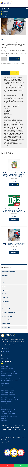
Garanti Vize (3, 370)
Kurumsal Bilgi (7, 425)
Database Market (9, 66)
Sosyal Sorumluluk (19, 425)
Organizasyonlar (6, 327)
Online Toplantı (6, 323)
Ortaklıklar (21, 429)
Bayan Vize (3, 418)
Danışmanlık (5, 275)
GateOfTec (5, 297)
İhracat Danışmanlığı (5, 366)
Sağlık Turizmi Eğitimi (5, 383)
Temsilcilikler (14, 431)
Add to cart (14, 58)
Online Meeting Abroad (8, 320)
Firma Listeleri (16, 66)
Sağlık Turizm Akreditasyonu (6, 401)
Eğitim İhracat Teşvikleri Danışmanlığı (8, 371)
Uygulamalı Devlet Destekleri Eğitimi (8, 396)
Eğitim (3, 286)
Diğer (3, 282)
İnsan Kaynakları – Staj (9, 429)
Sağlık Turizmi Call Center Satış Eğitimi (8, 394)
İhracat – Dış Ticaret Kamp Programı (8, 377)
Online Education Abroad (8, 312)
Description (5, 72)
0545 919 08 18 (6, 11)
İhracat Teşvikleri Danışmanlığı (7, 368)
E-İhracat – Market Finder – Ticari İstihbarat (9, 380)
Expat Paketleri (6, 290)
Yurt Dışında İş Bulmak (6, 415)
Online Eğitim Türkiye (7, 316)
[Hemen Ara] (7, 465)
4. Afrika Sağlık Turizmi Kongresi (8, 413)
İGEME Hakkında (5, 408)
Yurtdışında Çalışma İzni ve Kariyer (8, 409)
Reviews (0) (14, 72)
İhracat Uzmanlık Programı (6, 375)
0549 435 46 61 (6, 13)
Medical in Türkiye (6, 308)
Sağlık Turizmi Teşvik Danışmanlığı (7, 387)
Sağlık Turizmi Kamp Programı (7, 392)
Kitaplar (4, 305)
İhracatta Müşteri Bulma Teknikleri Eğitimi (9, 373)
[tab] (5, 73)
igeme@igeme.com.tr (7, 14)
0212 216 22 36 (6, 16)
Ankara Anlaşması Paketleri (9, 271)
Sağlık (2, 385)
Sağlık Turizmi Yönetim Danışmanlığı (8, 388)
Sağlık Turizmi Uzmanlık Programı (7, 390)
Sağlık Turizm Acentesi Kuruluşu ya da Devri (9, 399)
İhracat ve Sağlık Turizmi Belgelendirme (8, 397)
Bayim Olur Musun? (13, 427)
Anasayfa (3, 406)
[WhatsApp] (21, 465)
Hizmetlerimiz (5, 301)
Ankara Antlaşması (4, 403)
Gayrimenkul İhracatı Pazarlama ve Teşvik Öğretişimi (11, 378)
